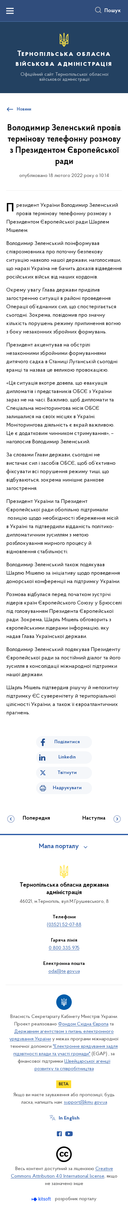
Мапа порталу (59, 846)
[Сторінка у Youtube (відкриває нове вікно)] (69, 1133)
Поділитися (67, 741)
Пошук (112, 11)
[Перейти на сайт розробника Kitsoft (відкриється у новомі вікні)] (42, 1199)
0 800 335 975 (64, 948)
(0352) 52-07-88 (64, 924)
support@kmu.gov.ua (85, 1102)
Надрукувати (67, 787)
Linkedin (67, 757)
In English (69, 1118)
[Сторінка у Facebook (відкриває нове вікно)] (59, 1133)
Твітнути (67, 772)
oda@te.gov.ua (64, 971)
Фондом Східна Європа (83, 1024)
